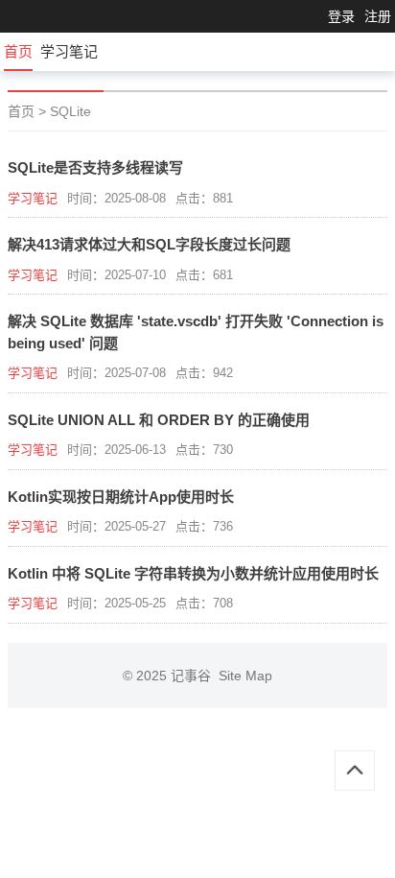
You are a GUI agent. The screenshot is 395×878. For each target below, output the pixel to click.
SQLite (70, 111)
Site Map (245, 675)
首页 (18, 51)
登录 (341, 16)
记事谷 (195, 675)
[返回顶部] (355, 770)
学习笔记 (69, 51)
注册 (377, 16)
